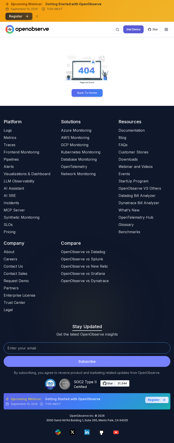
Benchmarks (129, 232)
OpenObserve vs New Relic (84, 266)
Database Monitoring (79, 159)
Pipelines (11, 159)
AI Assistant (14, 188)
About (9, 251)
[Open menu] (166, 29)
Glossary (126, 224)
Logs (8, 130)
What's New (129, 210)
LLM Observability (19, 181)
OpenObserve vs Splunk (82, 259)
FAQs (123, 145)
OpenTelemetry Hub (135, 217)
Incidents (11, 203)
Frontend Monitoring (21, 152)
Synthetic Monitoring (21, 217)
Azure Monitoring (76, 130)
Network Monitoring (78, 174)
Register (15, 16)
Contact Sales (15, 273)
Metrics (10, 137)
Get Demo (133, 29)
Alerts (9, 166)
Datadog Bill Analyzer (137, 195)
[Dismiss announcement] (37, 16)
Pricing (9, 232)
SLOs (8, 224)
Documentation (131, 130)
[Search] (117, 29)
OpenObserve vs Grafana (83, 273)
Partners (11, 288)
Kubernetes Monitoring (80, 152)
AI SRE (10, 195)
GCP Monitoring (74, 145)
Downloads (128, 159)
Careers (10, 259)
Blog (122, 137)
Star (155, 29)
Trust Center (14, 302)
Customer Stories (133, 152)
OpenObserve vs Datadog (83, 251)
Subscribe (87, 361)
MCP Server (14, 210)
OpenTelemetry (74, 166)
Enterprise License (19, 295)
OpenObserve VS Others (139, 188)
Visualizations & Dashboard (27, 174)
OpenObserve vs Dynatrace (85, 280)
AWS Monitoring (75, 137)
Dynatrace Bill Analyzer (138, 203)
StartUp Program (133, 181)
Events (124, 174)
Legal (8, 309)
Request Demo (16, 280)
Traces (9, 145)
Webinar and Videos (135, 166)
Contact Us (13, 266)
